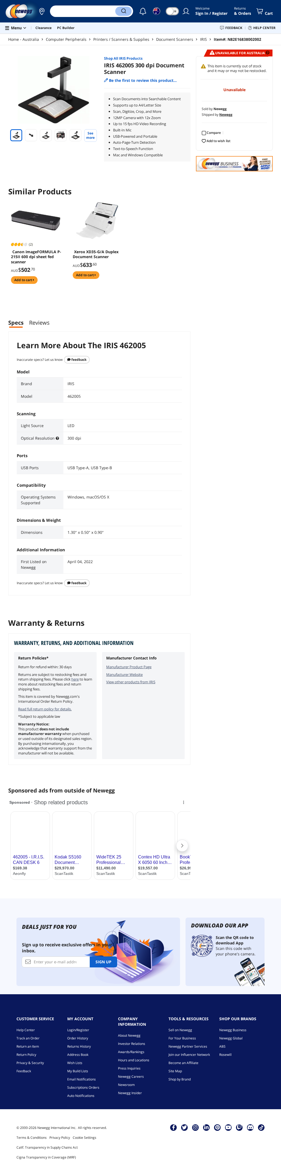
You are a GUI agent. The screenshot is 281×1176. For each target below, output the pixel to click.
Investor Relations (131, 1043)
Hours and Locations (133, 1060)
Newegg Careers (131, 1076)
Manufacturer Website (124, 674)
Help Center (25, 1030)
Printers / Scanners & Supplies (121, 39)
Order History (77, 1038)
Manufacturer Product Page (128, 666)
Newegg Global (231, 1038)
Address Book (77, 1054)
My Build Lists (77, 1071)
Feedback (78, 359)
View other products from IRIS (130, 681)
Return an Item (27, 1046)
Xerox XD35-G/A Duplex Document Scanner (96, 254)
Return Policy (26, 1054)
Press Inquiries (129, 1068)
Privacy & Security (30, 1062)
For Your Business (182, 1038)
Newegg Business (232, 1030)
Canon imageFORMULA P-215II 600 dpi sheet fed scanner (36, 256)
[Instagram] (195, 1127)
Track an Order (28, 1038)
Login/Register (78, 1030)
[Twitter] (184, 1127)
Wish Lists (74, 1062)
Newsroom (126, 1084)
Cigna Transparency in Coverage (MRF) (46, 1157)
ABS (222, 1046)
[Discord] (250, 1127)
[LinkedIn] (206, 1127)
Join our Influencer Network (189, 1054)
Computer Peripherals (66, 39)
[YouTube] (228, 1127)
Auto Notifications (80, 1095)
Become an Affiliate (183, 1062)
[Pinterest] (217, 1127)
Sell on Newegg (180, 1030)
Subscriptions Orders (83, 1087)
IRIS (203, 39)
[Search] (123, 11)
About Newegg (129, 1035)
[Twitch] (239, 1127)
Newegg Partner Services (187, 1046)
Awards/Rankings (131, 1052)
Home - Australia (23, 39)
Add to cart (23, 280)
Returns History (79, 1046)
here (75, 679)
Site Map (175, 1071)
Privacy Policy (59, 1137)
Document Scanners (174, 39)
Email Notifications (81, 1079)
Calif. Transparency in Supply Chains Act (47, 1147)
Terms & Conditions (31, 1137)
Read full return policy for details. (45, 709)
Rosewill (225, 1054)
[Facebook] (173, 1127)
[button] (42, 11)
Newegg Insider (130, 1093)
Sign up (103, 961)
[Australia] (42, 11)
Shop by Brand (179, 1079)
